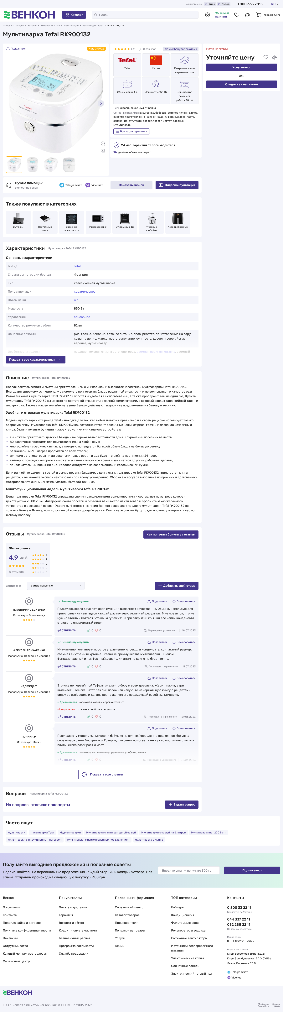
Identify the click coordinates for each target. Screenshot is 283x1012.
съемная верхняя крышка (156, 351)
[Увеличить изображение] (103, 143)
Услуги (120, 938)
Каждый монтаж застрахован (25, 953)
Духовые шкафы (125, 227)
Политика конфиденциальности (27, 930)
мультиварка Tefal (42, 832)
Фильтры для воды (185, 923)
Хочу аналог (241, 67)
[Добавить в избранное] (266, 57)
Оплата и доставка (73, 907)
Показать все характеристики (32, 359)
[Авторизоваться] (207, 15)
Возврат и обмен (71, 923)
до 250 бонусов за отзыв (181, 49)
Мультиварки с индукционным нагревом (35, 839)
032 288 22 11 (238, 924)
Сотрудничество (15, 946)
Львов (225, 4)
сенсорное (82, 317)
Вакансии (10, 938)
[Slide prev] (11, 103)
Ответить (69, 630)
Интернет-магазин (13, 25)
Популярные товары (130, 930)
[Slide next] (101, 103)
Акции (120, 946)
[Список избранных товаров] (237, 15)
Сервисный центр (16, 961)
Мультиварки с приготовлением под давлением (98, 839)
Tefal (127, 68)
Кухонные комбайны (151, 229)
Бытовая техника (50, 25)
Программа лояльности (76, 946)
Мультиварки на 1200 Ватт (208, 832)
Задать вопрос (184, 804)
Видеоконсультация (180, 185)
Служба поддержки (73, 953)
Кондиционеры (182, 915)
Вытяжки (18, 227)
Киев (211, 4)
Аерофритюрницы (178, 227)
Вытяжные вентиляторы (189, 938)
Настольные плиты (45, 229)
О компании (12, 907)
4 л (76, 300)
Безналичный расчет (74, 938)
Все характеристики (133, 131)
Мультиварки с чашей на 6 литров (163, 832)
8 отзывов (149, 49)
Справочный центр (129, 907)
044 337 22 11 (238, 919)
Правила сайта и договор (22, 923)
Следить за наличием (241, 84)
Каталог (77, 15)
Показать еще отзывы (106, 774)
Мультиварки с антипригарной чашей (111, 832)
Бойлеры (177, 907)
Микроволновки (98, 227)
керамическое (84, 291)
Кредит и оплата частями (78, 930)
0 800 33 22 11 (248, 4)
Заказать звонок (131, 185)
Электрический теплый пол (191, 973)
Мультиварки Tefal (92, 25)
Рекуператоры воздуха (188, 930)
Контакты (10, 915)
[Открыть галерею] (103, 150)
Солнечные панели (185, 966)
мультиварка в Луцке (149, 839)
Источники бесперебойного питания (192, 948)
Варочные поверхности (71, 229)
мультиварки (16, 832)
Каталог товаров (127, 915)
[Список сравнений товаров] (247, 15)
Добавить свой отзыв (179, 585)
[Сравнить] (274, 57)
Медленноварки (70, 832)
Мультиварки (71, 25)
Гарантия (66, 915)
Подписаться (252, 870)
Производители (126, 923)
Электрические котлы (187, 958)
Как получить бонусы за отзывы (171, 534)
